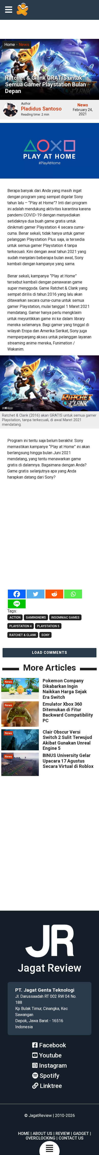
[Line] (17, 603)
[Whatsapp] (73, 594)
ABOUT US (42, 1133)
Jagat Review (49, 968)
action (15, 617)
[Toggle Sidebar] (10, 10)
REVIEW (63, 1133)
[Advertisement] (49, 535)
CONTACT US (71, 1138)
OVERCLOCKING (40, 1138)
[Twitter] (35, 594)
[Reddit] (54, 594)
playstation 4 (20, 626)
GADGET (81, 1133)
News (24, 44)
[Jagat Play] (22, 10)
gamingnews (36, 617)
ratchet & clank (22, 635)
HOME (23, 1133)
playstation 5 (48, 626)
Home (9, 44)
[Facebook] (17, 594)
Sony (45, 635)
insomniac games (65, 617)
